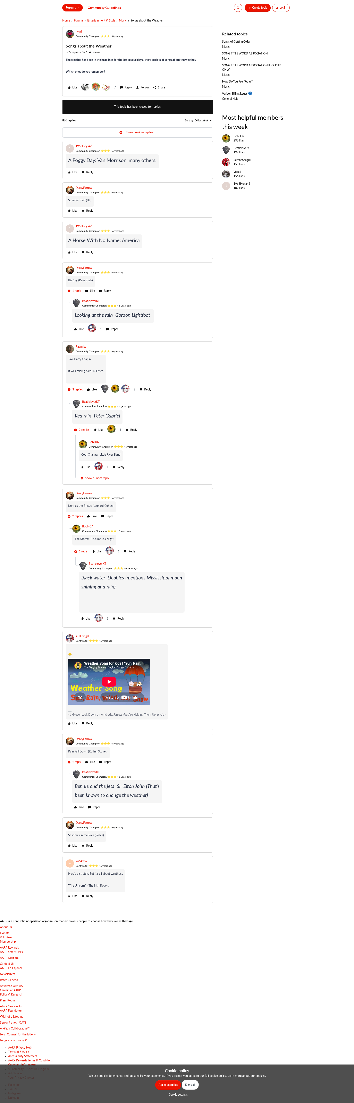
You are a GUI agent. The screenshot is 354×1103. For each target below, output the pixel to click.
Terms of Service (18, 1052)
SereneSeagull (242, 160)
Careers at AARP (10, 990)
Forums (78, 20)
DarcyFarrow (84, 188)
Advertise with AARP (13, 986)
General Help (230, 98)
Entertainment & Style (101, 20)
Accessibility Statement (22, 1056)
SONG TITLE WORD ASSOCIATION (245, 53)
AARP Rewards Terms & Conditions (30, 1060)
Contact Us (7, 964)
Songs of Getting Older (236, 41)
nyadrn (80, 31)
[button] (258, 8)
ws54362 (81, 861)
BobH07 (94, 442)
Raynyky (81, 346)
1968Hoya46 (84, 146)
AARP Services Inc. (12, 1006)
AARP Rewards (9, 947)
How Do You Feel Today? (237, 81)
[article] (138, 160)
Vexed (237, 172)
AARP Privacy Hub (20, 1047)
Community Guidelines (104, 7)
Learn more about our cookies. (246, 1076)
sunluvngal (82, 636)
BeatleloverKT (91, 301)
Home (66, 20)
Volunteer (6, 937)
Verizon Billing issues (234, 93)
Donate (4, 933)
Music (123, 20)
